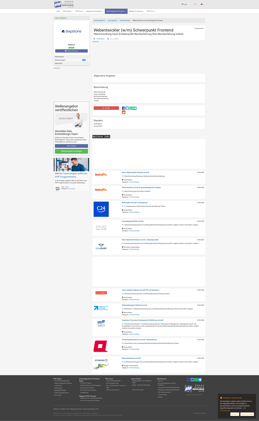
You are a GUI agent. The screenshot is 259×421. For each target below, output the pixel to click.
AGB (67, 409)
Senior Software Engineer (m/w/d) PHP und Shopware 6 (140, 290)
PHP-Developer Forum (112, 383)
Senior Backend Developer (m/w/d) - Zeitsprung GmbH (140, 240)
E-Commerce (58, 385)
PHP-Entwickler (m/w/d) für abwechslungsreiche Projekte (141, 187)
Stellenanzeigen (70, 60)
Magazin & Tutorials (136, 11)
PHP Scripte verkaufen (164, 392)
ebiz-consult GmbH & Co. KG (75, 413)
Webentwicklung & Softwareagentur (90, 385)
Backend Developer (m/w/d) (131, 358)
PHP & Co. (150, 11)
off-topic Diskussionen (112, 390)
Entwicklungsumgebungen (62, 381)
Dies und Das (71, 188)
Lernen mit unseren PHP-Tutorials (89, 400)
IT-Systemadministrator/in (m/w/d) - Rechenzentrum (139, 340)
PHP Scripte (67, 11)
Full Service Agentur (86, 383)
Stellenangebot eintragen (71, 151)
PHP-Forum (79, 11)
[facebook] (124, 109)
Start (58, 11)
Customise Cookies (247, 414)
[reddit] (123, 113)
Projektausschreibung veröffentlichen (168, 390)
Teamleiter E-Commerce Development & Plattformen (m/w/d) (142, 320)
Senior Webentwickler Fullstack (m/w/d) (135, 172)
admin (67, 187)
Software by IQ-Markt (199, 413)
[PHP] (64, 4)
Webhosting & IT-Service (87, 388)
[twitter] (128, 109)
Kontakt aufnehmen (72, 51)
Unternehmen (59, 57)
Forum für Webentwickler (113, 381)
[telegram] (135, 109)
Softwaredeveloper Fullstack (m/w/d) (134, 305)
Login (185, 4)
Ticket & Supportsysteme (61, 393)
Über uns (160, 381)
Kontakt (63, 409)
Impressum (58, 63)
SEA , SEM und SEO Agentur (88, 390)
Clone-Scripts (58, 388)
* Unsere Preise (162, 394)
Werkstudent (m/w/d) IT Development (134, 203)
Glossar (160, 397)
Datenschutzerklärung (89, 409)
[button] (195, 4)
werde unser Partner (138, 390)
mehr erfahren (71, 146)
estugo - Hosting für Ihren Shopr (141, 385)
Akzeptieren (235, 414)
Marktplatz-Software (60, 390)
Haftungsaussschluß (76, 409)
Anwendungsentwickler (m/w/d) (132, 221)
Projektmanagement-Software (63, 383)
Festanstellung (134, 182)
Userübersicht (84, 392)
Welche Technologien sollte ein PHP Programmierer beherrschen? (71, 177)
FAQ (97, 409)
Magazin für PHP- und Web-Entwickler (91, 398)
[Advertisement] (148, 57)
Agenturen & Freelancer (94, 11)
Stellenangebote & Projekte (115, 11)
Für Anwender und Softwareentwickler (169, 387)
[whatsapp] (131, 109)
